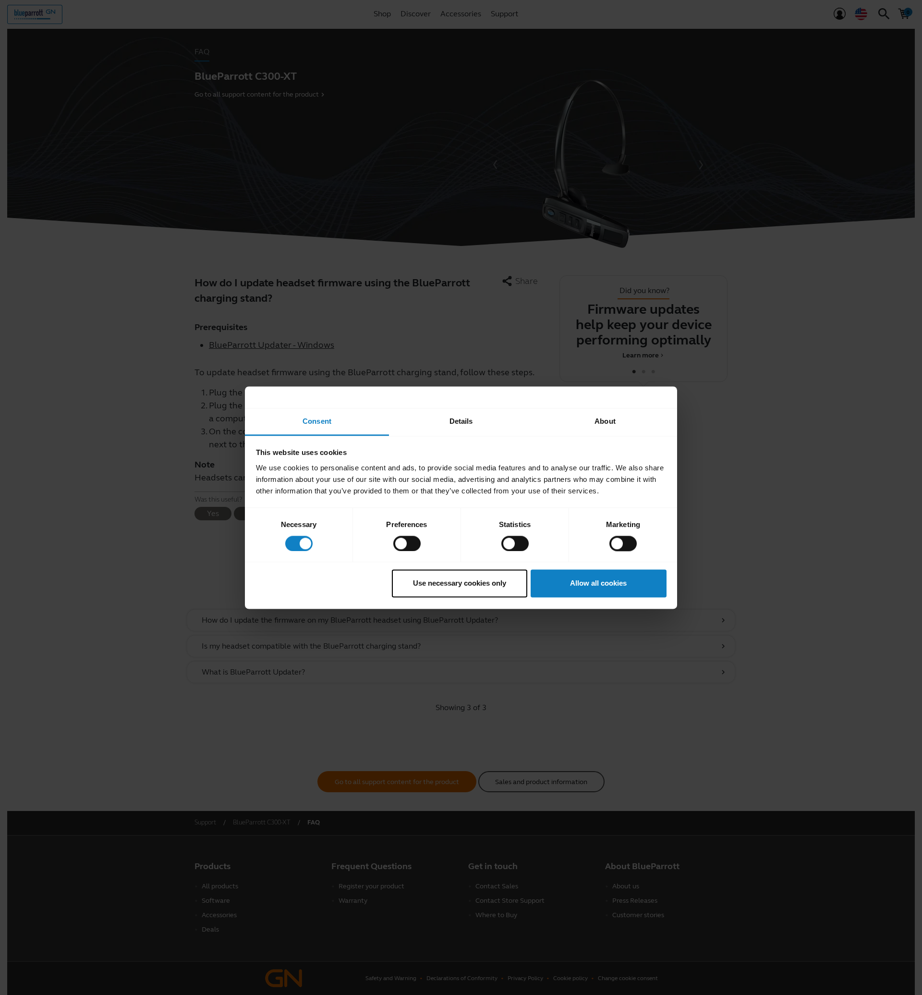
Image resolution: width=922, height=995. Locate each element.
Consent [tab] (317, 421)
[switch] (407, 543)
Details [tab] (461, 421)
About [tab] (605, 421)
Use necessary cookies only (459, 583)
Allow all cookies (598, 583)
